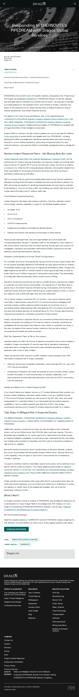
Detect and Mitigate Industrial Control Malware (32, 672)
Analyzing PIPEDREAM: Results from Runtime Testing (35, 675)
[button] (39, 69)
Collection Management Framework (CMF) (49, 159)
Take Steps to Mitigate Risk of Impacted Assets (21, 82)
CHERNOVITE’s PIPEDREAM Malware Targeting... (33, 678)
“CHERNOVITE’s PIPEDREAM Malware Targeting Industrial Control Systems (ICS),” (36, 119)
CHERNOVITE (31, 99)
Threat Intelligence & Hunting (25, 540)
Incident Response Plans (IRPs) (16, 159)
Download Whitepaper (16, 529)
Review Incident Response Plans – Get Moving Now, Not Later (26, 77)
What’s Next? (9, 88)
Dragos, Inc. (8, 60)
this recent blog (12, 136)
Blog (39, 20)
